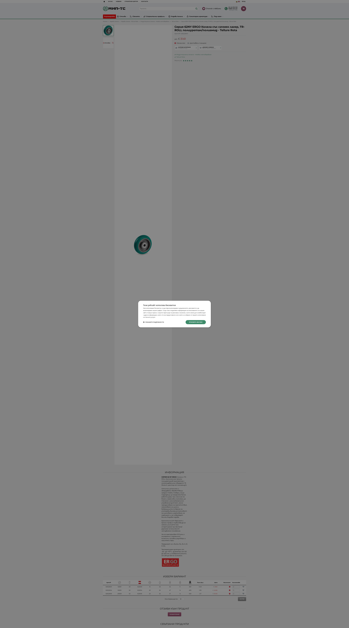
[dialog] (174, 314)
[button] (153, 322)
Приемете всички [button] (195, 322)
